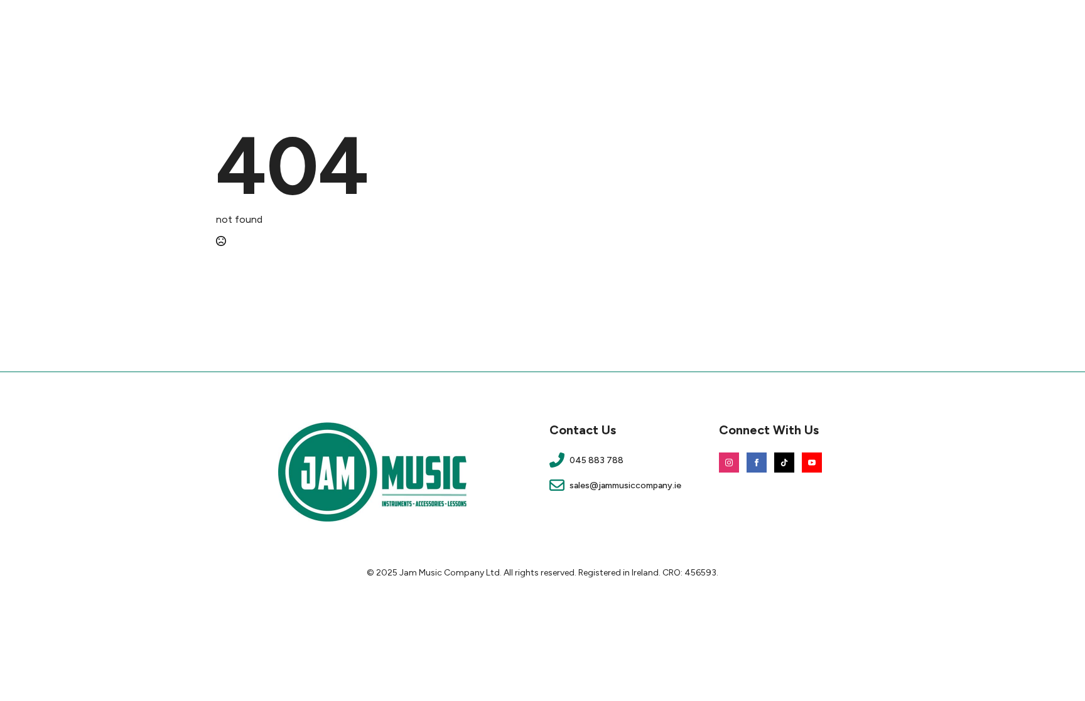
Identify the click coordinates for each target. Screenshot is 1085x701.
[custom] (784, 462)
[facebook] (757, 462)
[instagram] (729, 462)
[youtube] (812, 462)
